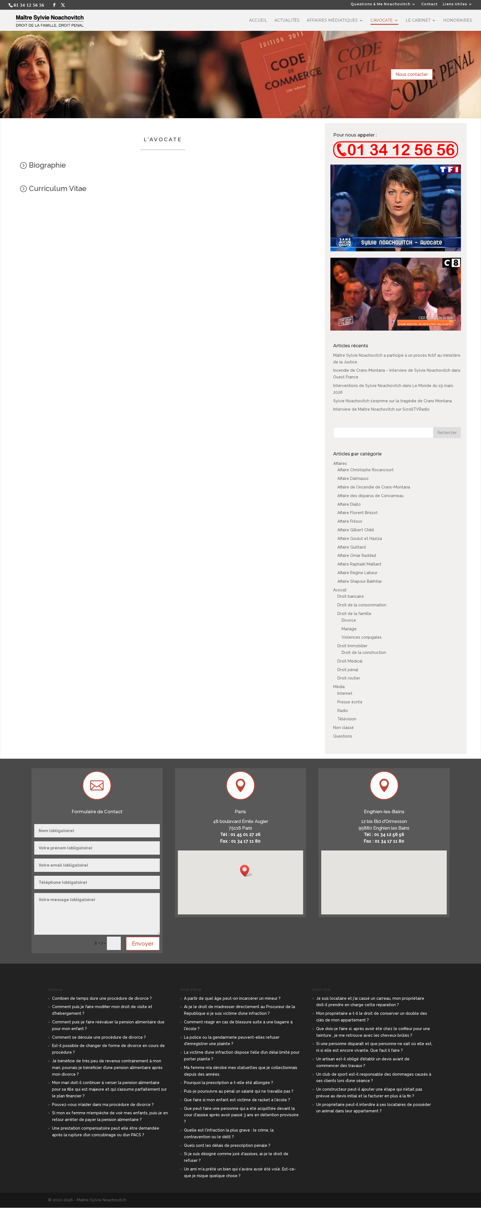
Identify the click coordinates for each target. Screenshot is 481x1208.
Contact (429, 4)
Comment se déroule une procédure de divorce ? (99, 1037)
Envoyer (143, 943)
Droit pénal (347, 670)
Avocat (340, 590)
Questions (342, 736)
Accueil (258, 20)
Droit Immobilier (352, 646)
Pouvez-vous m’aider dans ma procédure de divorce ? (103, 1104)
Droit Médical (349, 661)
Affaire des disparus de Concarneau (370, 495)
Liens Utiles (455, 4)
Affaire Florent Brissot (357, 512)
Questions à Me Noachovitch (380, 4)
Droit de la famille (354, 613)
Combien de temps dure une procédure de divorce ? (102, 998)
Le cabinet (418, 20)
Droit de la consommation (361, 605)
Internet (344, 693)
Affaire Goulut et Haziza (359, 538)
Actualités (287, 20)
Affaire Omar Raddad (356, 555)
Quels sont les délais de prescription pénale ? (227, 1145)
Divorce (349, 620)
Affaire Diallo (349, 504)
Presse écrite (349, 702)
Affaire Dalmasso (353, 478)
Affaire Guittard (351, 547)
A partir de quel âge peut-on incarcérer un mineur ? (232, 998)
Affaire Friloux (349, 521)
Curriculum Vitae (58, 188)
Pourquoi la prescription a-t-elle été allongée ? (228, 1082)
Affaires (340, 463)
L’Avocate (381, 20)
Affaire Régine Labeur (357, 572)
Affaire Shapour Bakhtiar (359, 581)
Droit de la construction (364, 652)
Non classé (343, 727)
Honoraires (457, 20)
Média (339, 686)
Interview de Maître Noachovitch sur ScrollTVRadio (381, 409)
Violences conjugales (362, 637)
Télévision (346, 719)
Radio (342, 710)
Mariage (349, 629)
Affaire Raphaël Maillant (359, 564)
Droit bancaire (350, 596)
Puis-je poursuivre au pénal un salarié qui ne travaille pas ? (238, 1091)
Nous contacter (412, 74)
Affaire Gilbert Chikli (355, 530)
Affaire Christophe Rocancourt (365, 470)
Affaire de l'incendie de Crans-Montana (373, 487)
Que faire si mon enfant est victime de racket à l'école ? (237, 1100)
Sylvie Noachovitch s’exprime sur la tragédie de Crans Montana (392, 401)
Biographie (47, 165)
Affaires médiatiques (332, 20)
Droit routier (348, 678)
